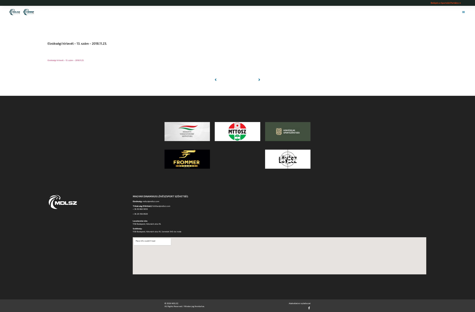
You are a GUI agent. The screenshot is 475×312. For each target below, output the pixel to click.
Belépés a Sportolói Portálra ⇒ (446, 3)
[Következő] (249, 80)
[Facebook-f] (309, 308)
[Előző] (226, 80)
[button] (463, 12)
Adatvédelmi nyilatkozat (299, 303)
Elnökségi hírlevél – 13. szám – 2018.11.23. (66, 60)
